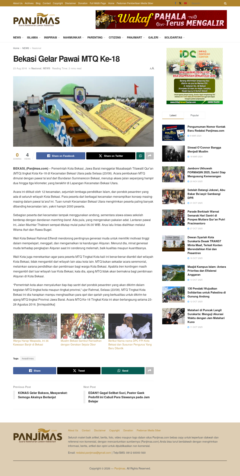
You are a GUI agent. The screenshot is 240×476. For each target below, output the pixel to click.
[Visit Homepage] (36, 19)
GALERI (153, 37)
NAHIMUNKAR (72, 37)
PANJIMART (134, 37)
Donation (83, 3)
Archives (29, 3)
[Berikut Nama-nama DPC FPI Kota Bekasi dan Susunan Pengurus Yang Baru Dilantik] (130, 326)
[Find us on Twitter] (180, 3)
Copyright (58, 3)
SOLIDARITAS (173, 37)
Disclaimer (70, 3)
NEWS (17, 37)
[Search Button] (224, 3)
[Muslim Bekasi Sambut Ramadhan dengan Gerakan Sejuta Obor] (83, 326)
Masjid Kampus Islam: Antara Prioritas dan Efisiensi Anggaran (207, 271)
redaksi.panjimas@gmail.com (93, 452)
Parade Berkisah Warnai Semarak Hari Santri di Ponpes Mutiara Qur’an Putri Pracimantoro (206, 217)
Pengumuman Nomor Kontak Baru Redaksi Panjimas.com (206, 128)
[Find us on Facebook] (175, 3)
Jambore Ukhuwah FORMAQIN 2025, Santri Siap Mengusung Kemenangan (207, 172)
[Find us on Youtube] (185, 3)
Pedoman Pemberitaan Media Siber (135, 3)
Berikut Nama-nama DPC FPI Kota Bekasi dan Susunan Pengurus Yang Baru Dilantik (130, 344)
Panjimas (119, 468)
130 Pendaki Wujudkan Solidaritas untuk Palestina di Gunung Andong (207, 292)
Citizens (115, 37)
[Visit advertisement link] (161, 19)
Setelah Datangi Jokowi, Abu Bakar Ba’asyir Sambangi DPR (206, 194)
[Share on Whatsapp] (140, 155)
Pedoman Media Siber (149, 430)
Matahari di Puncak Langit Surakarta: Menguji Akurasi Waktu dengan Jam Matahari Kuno (206, 316)
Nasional (36, 48)
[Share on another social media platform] (150, 155)
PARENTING (95, 37)
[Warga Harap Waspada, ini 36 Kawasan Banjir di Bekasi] (35, 326)
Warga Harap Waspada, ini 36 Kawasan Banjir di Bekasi (31, 342)
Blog (38, 3)
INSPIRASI (50, 37)
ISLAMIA (32, 37)
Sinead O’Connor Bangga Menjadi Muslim (204, 149)
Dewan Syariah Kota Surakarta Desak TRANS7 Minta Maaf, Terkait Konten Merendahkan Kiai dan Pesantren (205, 245)
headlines (28, 358)
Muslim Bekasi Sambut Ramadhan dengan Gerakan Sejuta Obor (81, 342)
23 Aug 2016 (20, 68)
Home (111, 3)
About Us (17, 3)
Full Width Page (98, 3)
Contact (47, 3)
